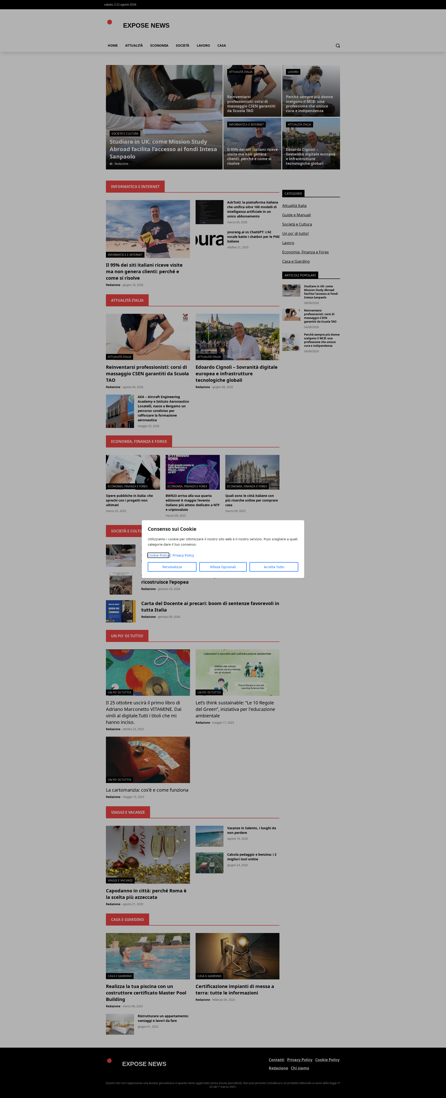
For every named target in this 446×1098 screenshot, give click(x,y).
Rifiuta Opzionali (223, 567)
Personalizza (172, 567)
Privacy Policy (183, 555)
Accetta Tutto (274, 567)
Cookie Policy (158, 555)
